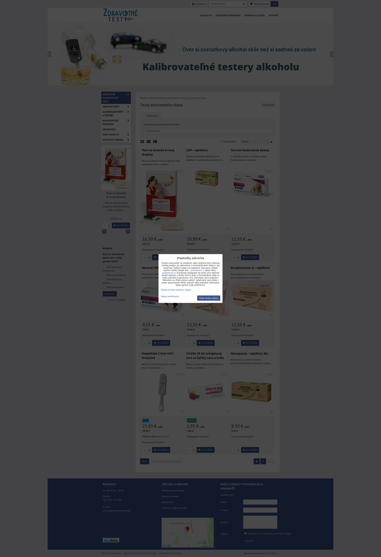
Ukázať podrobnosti (170, 296)
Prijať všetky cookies (208, 298)
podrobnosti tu (197, 270)
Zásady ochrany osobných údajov (176, 289)
